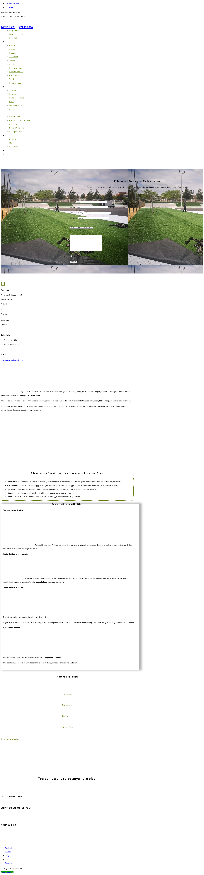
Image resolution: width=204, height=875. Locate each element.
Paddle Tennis (16, 98)
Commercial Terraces (20, 120)
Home (8, 23)
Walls (12, 60)
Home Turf (9, 814)
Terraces (13, 57)
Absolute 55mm (67, 716)
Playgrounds (16, 68)
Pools (12, 49)
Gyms (12, 109)
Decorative (15, 53)
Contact (9, 158)
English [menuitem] (10, 7)
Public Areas (16, 72)
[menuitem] (13, 4)
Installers (10, 135)
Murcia (13, 143)
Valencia (13, 147)
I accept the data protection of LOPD (86, 256)
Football (13, 94)
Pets (11, 64)
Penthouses (15, 83)
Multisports (15, 105)
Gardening (10, 42)
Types (8, 27)
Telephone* (74, 213)
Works (8, 150)
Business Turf (10, 819)
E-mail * (73, 207)
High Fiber (15, 30)
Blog (7, 154)
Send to (73, 262)
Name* (73, 202)
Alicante (13, 139)
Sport (8, 87)
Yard (11, 79)
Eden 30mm (67, 694)
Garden (13, 46)
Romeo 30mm (67, 727)
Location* (74, 218)
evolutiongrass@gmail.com (16, 838)
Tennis (12, 90)
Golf (11, 102)
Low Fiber (14, 38)
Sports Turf (9, 816)
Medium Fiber (16, 34)
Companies (15, 75)
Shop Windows (16, 128)
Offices (13, 124)
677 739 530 (26, 27)
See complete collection (10, 739)
